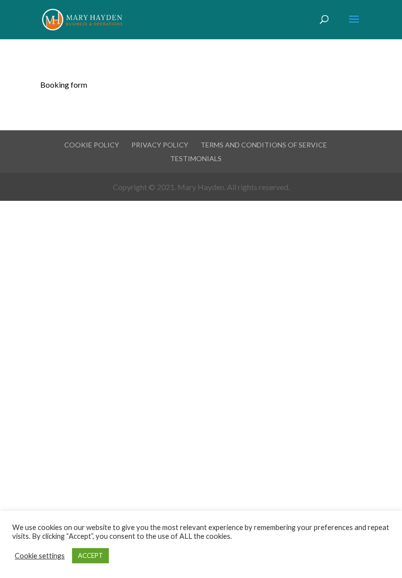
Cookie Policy (91, 145)
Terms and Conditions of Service (264, 145)
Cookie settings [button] (40, 556)
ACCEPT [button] (90, 555)
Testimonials (196, 158)
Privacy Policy (159, 145)
